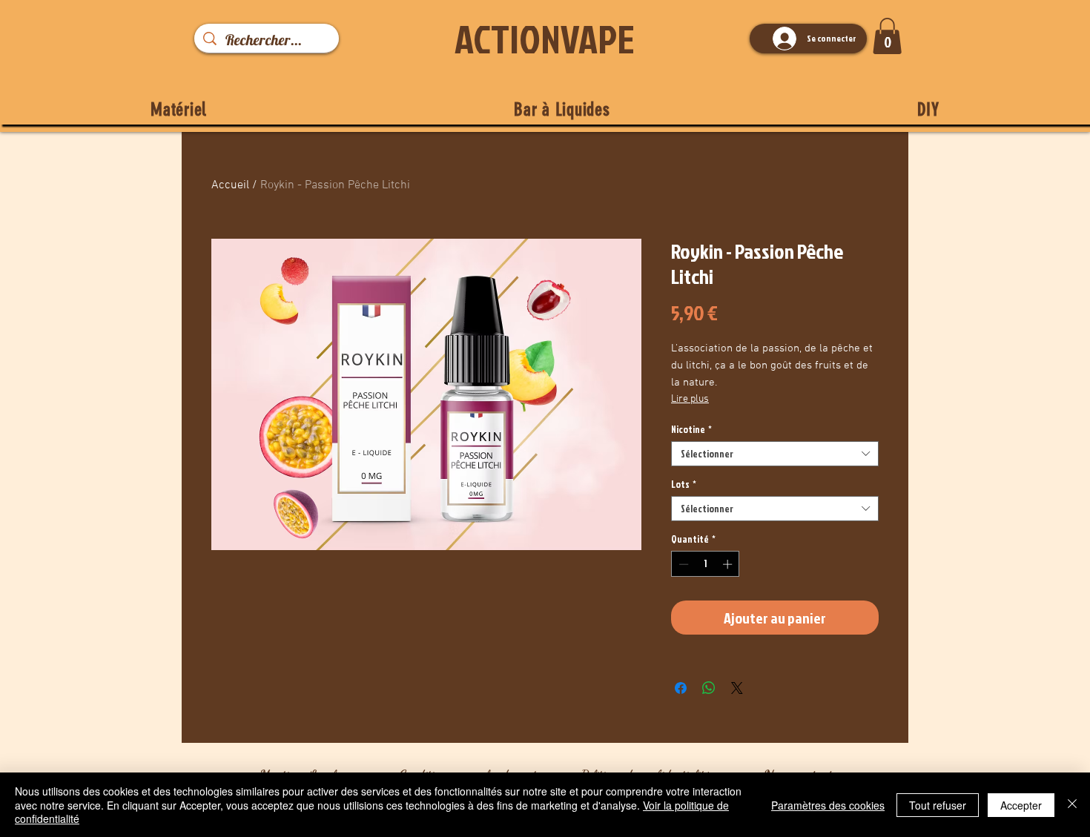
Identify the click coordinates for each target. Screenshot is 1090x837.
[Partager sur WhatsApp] (709, 688)
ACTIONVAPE (545, 38)
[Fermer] (1072, 804)
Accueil (230, 185)
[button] (887, 36)
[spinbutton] (705, 564)
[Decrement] (682, 564)
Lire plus (690, 399)
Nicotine (691, 429)
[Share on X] (737, 688)
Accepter (1021, 805)
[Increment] (729, 564)
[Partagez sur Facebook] (681, 688)
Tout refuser (937, 805)
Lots (683, 484)
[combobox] (775, 453)
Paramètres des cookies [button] (828, 805)
